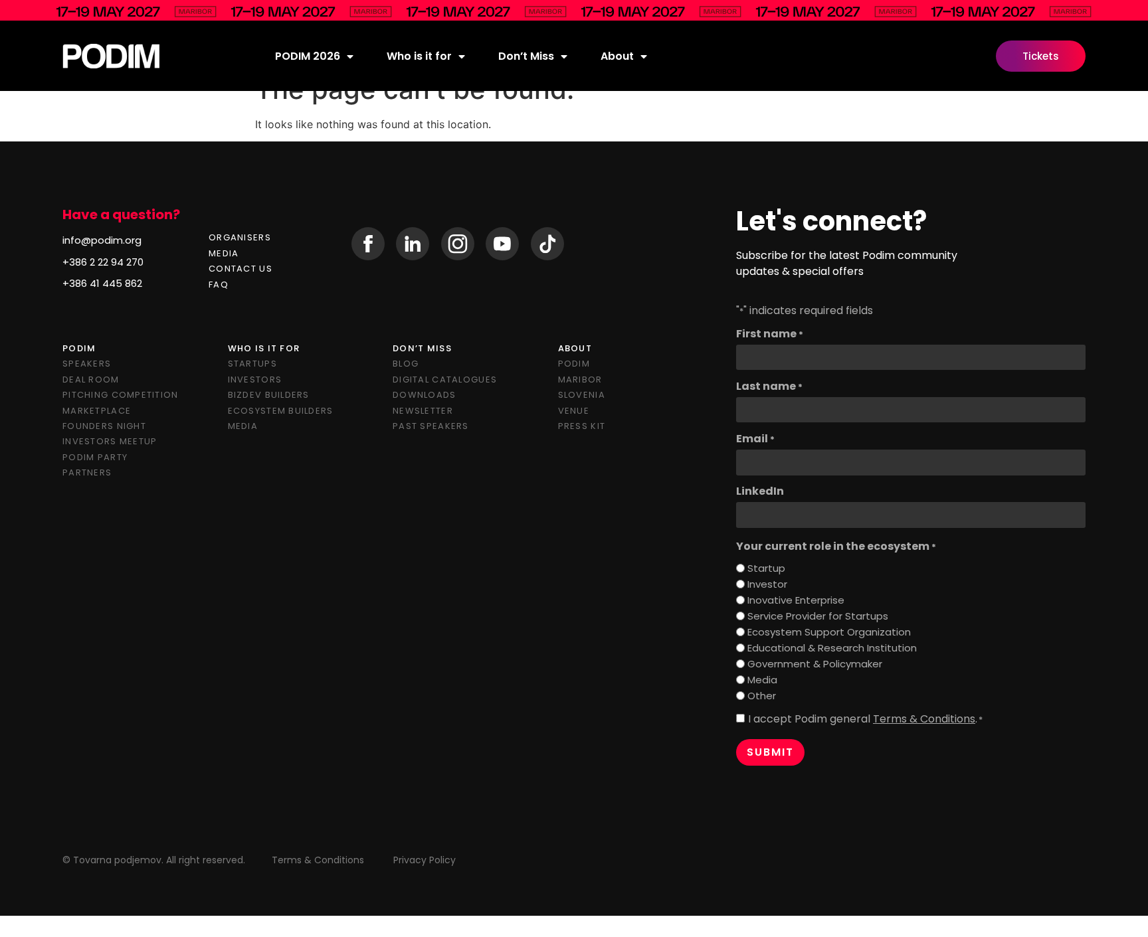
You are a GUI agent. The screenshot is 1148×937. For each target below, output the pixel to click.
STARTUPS (252, 363)
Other (761, 696)
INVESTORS (255, 379)
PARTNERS (87, 472)
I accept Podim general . (865, 719)
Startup (766, 568)
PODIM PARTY (95, 457)
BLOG (406, 363)
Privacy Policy (424, 860)
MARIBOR (580, 379)
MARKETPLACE (96, 410)
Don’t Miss (526, 56)
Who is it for (419, 56)
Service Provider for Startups (817, 616)
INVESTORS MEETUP (109, 441)
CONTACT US (240, 268)
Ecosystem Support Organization (829, 632)
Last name (769, 386)
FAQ (219, 284)
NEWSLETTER (423, 410)
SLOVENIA (581, 394)
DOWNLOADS (424, 394)
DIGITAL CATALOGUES (445, 379)
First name (769, 334)
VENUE (573, 410)
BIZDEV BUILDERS (269, 394)
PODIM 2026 (307, 56)
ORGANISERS (240, 237)
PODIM (574, 363)
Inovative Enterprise (795, 600)
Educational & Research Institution (832, 648)
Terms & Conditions (924, 718)
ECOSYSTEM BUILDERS (281, 410)
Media (762, 680)
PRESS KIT (582, 426)
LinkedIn (760, 491)
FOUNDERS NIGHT (104, 426)
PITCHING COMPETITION (120, 394)
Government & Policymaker (814, 664)
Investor (767, 584)
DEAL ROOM (91, 379)
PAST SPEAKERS (431, 426)
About (617, 56)
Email (755, 439)
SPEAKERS (86, 363)
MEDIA (224, 253)
